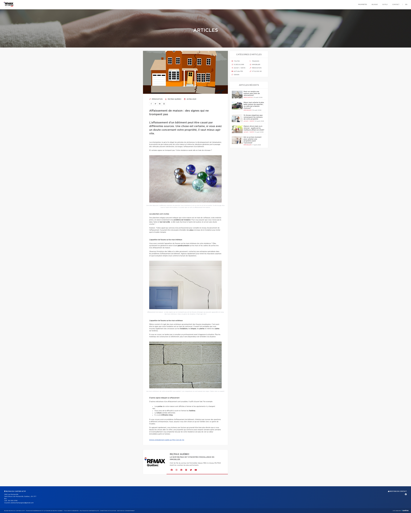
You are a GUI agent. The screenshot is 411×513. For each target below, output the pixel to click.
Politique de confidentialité (89, 510)
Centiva (405, 510)
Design (236, 74)
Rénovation (156, 99)
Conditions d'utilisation (108, 510)
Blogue (375, 4)
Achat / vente (239, 68)
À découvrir (239, 64)
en (406, 4)
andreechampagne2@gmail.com (22, 503)
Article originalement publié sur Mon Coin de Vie (166, 440)
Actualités (238, 71)
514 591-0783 (12, 500)
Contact (395, 4)
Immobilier (256, 64)
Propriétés (362, 4)
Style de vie (257, 71)
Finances (255, 61)
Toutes (237, 61)
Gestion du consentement (126, 510)
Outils (385, 4)
